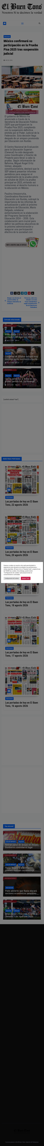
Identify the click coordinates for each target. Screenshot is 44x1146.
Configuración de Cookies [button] (12, 578)
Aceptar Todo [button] (25, 578)
